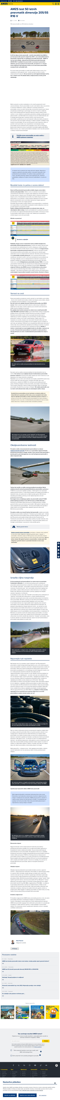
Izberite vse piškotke (9, 1095)
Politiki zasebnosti (38, 1047)
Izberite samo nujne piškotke (27, 1095)
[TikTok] (40, 1065)
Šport (3, 1077)
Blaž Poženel (19, 941)
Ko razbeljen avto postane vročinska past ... (13, 993)
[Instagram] (29, 1065)
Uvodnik (4, 1072)
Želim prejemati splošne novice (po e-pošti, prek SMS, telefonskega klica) (26, 1051)
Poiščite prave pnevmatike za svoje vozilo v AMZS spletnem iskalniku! (30, 136)
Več (3, 963)
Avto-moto (4, 1073)
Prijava (46, 1041)
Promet (23, 1072)
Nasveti (24, 1073)
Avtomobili (34, 1069)
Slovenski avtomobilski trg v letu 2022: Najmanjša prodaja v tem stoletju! (21, 985)
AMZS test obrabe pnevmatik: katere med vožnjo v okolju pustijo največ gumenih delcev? (25, 961)
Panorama (34, 1072)
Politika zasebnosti (44, 1074)
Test (12, 1069)
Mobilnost (24, 1069)
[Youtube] (35, 1065)
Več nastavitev (42, 1095)
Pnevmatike (14, 1072)
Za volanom (34, 1075)
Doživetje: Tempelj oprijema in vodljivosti (13, 977)
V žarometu (4, 1069)
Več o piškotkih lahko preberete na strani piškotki (31, 1090)
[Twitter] (18, 1065)
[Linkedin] (24, 1065)
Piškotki (44, 1072)
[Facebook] (13, 1065)
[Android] (46, 1065)
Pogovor (4, 1075)
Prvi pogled (34, 1073)
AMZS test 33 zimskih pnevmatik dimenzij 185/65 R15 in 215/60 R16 (20, 969)
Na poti (23, 1075)
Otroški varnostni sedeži (14, 1075)
